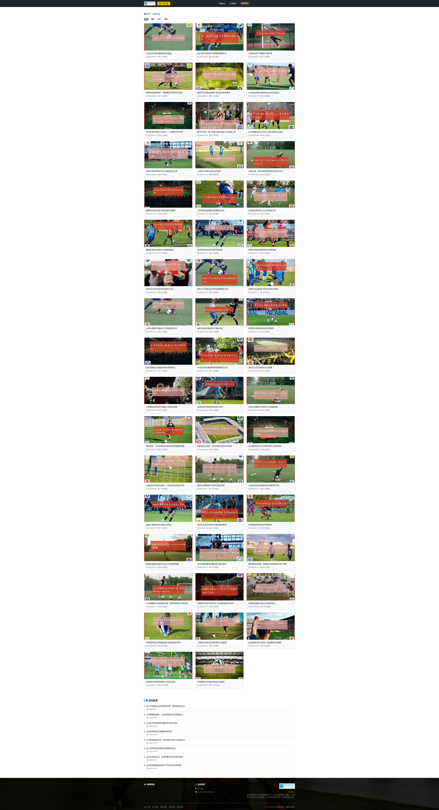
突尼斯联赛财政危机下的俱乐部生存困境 (164, 765)
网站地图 (180, 807)
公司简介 (233, 3)
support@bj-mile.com (206, 792)
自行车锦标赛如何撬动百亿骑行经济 (163, 723)
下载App (221, 3)
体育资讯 (244, 3)
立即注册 (165, 3)
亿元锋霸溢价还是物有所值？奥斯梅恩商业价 (166, 706)
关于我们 (155, 807)
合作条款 (172, 807)
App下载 (147, 807)
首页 (148, 14)
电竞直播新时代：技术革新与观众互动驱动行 (166, 740)
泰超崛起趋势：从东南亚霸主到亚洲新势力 (165, 714)
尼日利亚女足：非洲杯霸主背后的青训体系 (165, 757)
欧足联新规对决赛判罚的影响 (160, 731)
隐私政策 (163, 807)
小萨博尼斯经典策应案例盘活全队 (162, 748)
